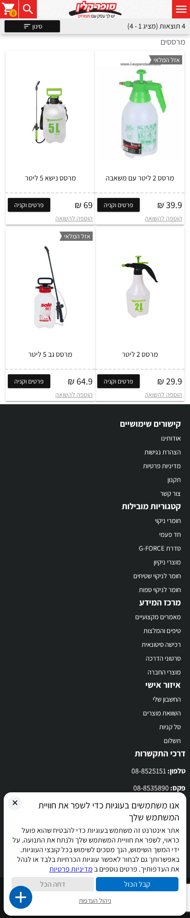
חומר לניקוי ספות (160, 589)
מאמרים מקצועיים (158, 616)
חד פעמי (170, 534)
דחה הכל (52, 884)
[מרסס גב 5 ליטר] (50, 287)
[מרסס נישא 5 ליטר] (50, 111)
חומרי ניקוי (168, 520)
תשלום (172, 740)
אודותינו (171, 438)
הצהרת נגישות (162, 451)
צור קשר (170, 493)
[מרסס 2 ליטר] (139, 287)
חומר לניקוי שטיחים (157, 575)
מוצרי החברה (164, 672)
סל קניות (170, 726)
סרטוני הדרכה (163, 658)
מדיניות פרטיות (162, 465)
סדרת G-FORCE (160, 548)
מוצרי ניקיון (167, 562)
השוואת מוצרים (162, 713)
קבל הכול (137, 884)
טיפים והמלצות (162, 630)
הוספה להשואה (163, 218)
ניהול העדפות (95, 900)
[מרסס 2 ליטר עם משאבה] (139, 111)
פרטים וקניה (118, 205)
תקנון (174, 479)
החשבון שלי (167, 699)
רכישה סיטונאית (161, 644)
